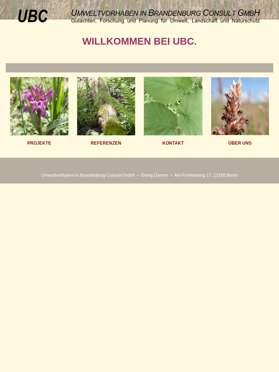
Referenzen (106, 143)
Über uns (240, 143)
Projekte (39, 143)
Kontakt (173, 143)
